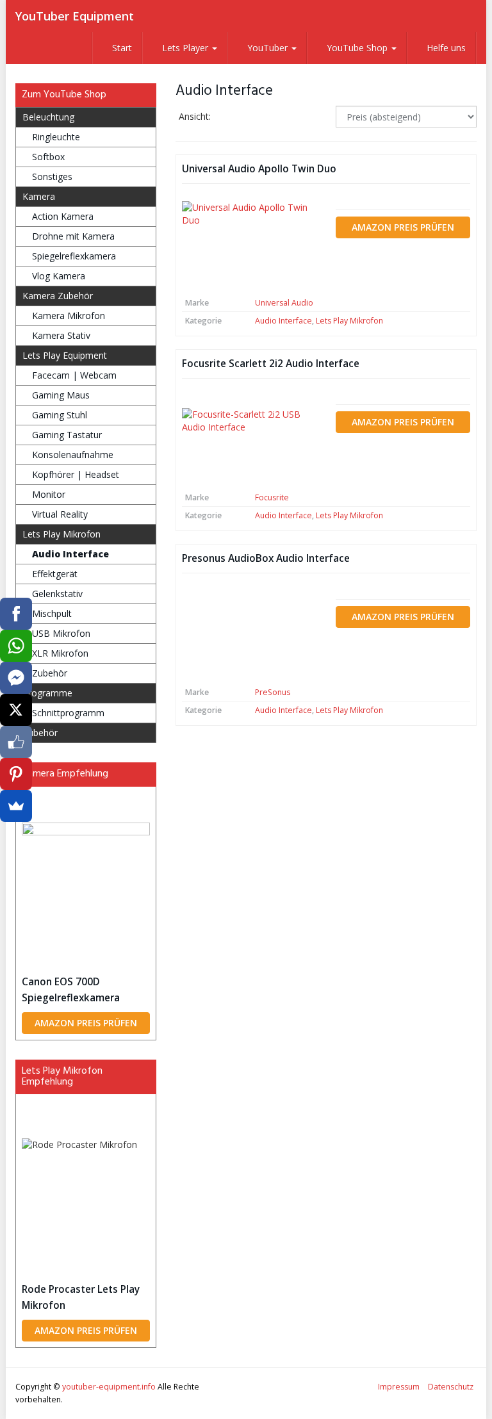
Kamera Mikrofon (68, 315)
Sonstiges (52, 176)
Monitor (48, 494)
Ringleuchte (56, 137)
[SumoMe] (16, 806)
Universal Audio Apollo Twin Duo (259, 169)
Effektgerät (55, 574)
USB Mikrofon (61, 633)
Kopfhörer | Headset (75, 474)
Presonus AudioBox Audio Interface (266, 558)
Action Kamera (63, 216)
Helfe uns (445, 48)
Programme (47, 693)
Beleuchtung (48, 117)
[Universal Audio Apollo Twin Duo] (249, 242)
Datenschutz (450, 1386)
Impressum (399, 1386)
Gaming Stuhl (59, 415)
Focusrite (272, 497)
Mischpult (52, 613)
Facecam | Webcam (74, 375)
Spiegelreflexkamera (74, 256)
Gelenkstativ (57, 593)
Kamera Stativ (61, 335)
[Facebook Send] (16, 678)
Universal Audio (284, 302)
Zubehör (49, 673)
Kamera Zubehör (57, 296)
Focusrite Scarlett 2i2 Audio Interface (270, 363)
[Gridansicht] (231, 117)
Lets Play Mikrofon (349, 320)
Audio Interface (283, 320)
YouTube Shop (357, 48)
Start (121, 48)
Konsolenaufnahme (72, 454)
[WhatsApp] (16, 646)
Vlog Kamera (58, 276)
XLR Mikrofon (60, 653)
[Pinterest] (16, 774)
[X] (16, 710)
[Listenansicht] (264, 117)
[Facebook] (16, 614)
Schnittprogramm (68, 713)
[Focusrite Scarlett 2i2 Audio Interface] (249, 436)
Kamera (38, 196)
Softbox (48, 157)
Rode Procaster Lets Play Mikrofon (81, 1297)
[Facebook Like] (16, 742)
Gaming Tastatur (67, 435)
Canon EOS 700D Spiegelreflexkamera (71, 990)
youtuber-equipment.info (109, 1386)
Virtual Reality (60, 514)
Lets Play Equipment (64, 355)
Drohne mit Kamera (73, 236)
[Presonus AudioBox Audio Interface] (249, 632)
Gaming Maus (61, 395)
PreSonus (272, 692)
